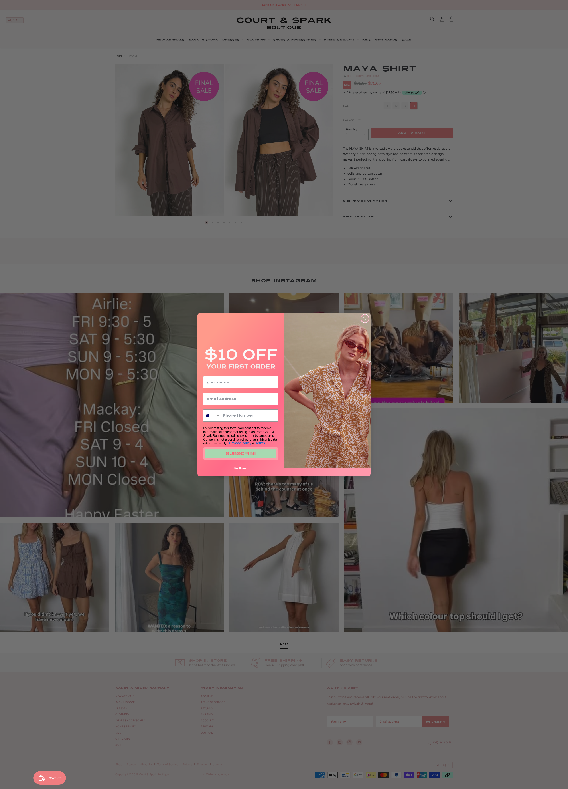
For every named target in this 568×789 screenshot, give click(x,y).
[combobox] (212, 415)
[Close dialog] (365, 318)
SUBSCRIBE (240, 453)
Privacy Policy (240, 443)
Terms (260, 443)
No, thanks (240, 468)
